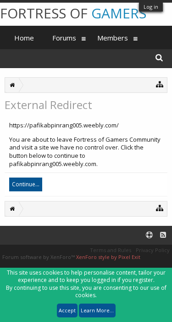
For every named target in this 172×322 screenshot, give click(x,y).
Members (112, 37)
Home (24, 37)
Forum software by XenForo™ (39, 256)
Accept (67, 310)
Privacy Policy (153, 250)
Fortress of (73, 13)
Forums (64, 37)
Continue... (25, 184)
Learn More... (97, 310)
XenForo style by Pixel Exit (108, 256)
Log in (151, 6)
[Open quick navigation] (160, 84)
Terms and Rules (110, 250)
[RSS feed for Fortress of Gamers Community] (163, 235)
